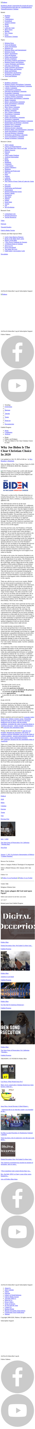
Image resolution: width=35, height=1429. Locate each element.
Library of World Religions (13, 146)
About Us (8, 1288)
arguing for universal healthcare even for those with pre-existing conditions (15, 722)
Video (2, 220)
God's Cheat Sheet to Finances (14, 237)
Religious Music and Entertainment (15, 50)
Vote (2, 816)
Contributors (8, 432)
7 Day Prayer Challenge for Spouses (16, 242)
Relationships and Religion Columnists (16, 122)
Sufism (7, 200)
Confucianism (9, 166)
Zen (6, 205)
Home (6, 430)
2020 (2, 799)
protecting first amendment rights (13, 727)
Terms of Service (10, 1304)
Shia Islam (8, 197)
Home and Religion (11, 71)
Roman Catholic (10, 193)
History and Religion (11, 53)
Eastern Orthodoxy (10, 167)
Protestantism (9, 190)
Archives (7, 434)
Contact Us (8, 1307)
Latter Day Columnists (12, 109)
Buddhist (3, 5)
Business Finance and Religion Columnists (18, 84)
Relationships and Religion (13, 72)
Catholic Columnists (11, 88)
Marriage (7, 410)
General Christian (10, 22)
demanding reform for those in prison (16, 719)
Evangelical (24, 5)
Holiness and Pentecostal (12, 171)
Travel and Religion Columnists (14, 136)
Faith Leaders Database (12, 155)
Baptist (7, 160)
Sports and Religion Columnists (14, 131)
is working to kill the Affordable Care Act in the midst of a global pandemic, (17, 734)
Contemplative (15, 5)
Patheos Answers (10, 150)
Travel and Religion (11, 76)
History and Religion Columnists (15, 102)
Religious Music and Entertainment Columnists (19, 129)
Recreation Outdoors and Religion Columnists (19, 121)
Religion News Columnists (13, 124)
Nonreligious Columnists (12, 114)
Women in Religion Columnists (14, 138)
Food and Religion (10, 45)
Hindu (8, 7)
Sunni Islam (8, 202)
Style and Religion (10, 55)
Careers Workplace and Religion (15, 64)
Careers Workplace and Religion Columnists (18, 86)
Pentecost (7, 420)
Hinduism (8, 169)
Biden (2, 802)
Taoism (7, 204)
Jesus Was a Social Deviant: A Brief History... (15, 1106)
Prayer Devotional (10, 247)
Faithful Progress (6, 949)
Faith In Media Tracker (8, 230)
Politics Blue (5, 942)
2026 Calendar (9, 145)
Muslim (26, 7)
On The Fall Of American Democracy (12, 1005)
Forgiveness (8, 406)
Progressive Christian (11, 9)
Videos (7, 153)
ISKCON (8, 172)
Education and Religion (12, 66)
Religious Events (10, 52)
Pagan (6, 35)
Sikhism (7, 198)
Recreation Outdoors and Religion (15, 60)
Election (3, 809)
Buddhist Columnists (11, 83)
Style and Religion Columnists (14, 133)
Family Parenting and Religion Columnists (18, 95)
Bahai (6, 159)
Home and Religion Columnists (14, 103)
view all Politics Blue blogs (9, 1179)
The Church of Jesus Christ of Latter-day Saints (19, 181)
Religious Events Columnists (13, 128)
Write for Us (8, 1300)
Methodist (8, 179)
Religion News (9, 43)
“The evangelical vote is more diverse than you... (16, 1171)
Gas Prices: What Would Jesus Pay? (12, 1081)
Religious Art (9, 48)
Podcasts (7, 152)
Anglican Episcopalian (12, 157)
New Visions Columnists (12, 112)
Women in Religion (11, 59)
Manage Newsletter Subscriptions (15, 1311)
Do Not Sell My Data (11, 1305)
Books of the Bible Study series (14, 239)
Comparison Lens (10, 214)
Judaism (7, 176)
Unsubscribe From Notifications (14, 1312)
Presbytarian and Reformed (13, 188)
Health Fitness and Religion (13, 69)
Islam (6, 174)
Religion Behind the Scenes (13, 191)
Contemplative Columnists (13, 89)
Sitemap (7, 1314)
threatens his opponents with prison (17, 732)
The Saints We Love (11, 249)
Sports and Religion (11, 46)
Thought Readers (6, 227)
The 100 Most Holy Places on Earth (16, 148)
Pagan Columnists (10, 116)
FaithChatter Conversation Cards (15, 251)
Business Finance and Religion (14, 62)
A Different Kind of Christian (14, 244)
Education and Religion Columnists (15, 91)
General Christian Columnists (14, 96)
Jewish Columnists (10, 105)
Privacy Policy (9, 1302)
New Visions (9, 33)
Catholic (8, 5)
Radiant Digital (9, 1309)
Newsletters (4, 254)
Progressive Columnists (12, 119)
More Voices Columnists (12, 107)
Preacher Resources (11, 215)
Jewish (12, 7)
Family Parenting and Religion (14, 67)
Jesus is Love (9, 245)
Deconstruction (9, 424)
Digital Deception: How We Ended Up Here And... (16, 945)
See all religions (9, 207)
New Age (8, 184)
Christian (3, 806)
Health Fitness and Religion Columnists (17, 98)
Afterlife (7, 413)
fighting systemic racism (16, 719)
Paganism (8, 186)
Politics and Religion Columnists (15, 117)
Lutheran (7, 178)
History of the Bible (11, 240)
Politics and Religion (11, 57)
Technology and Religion (12, 74)
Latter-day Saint (19, 7)
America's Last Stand (7, 976)
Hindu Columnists (10, 100)
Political (3, 796)
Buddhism (8, 162)
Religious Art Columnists (12, 126)
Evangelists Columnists (12, 93)
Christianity (8, 164)
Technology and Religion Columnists (16, 135)
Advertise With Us (10, 1298)
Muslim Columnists (11, 110)
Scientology (8, 195)
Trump (7, 417)
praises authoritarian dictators (18, 738)
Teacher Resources (10, 217)
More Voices (8, 29)
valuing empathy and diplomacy (23, 726)
